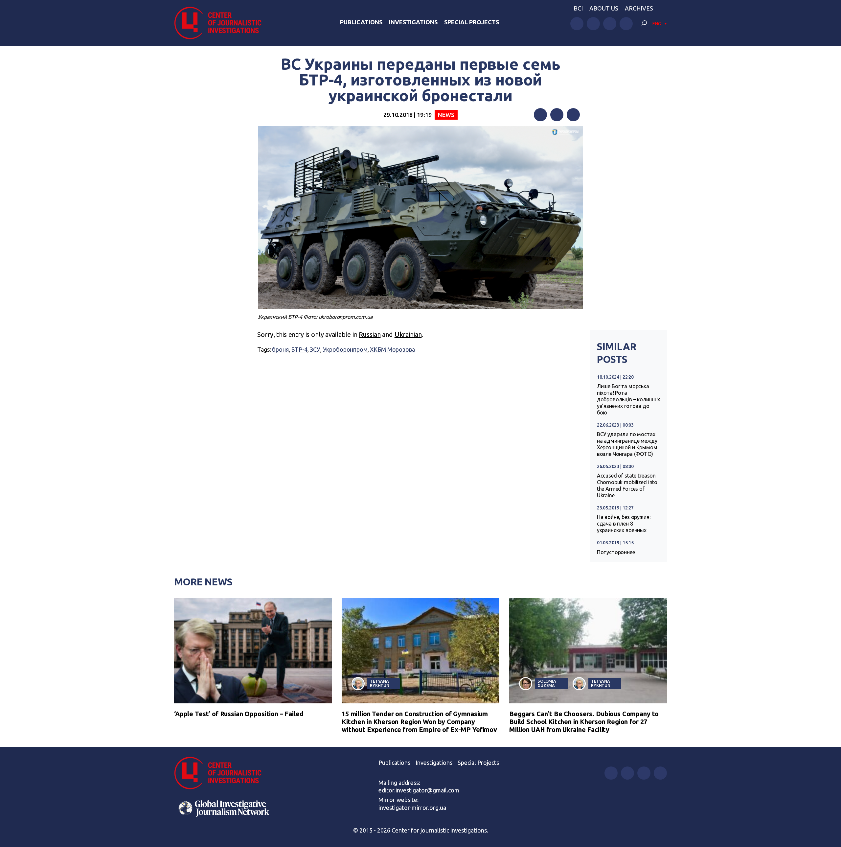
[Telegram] (573, 114)
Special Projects (471, 22)
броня (280, 349)
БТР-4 (299, 349)
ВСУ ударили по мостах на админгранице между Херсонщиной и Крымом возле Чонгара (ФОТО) (627, 444)
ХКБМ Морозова (392, 349)
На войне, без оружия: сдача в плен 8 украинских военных (623, 523)
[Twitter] (556, 114)
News (446, 114)
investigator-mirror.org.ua (412, 807)
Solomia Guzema (546, 683)
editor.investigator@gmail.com (418, 790)
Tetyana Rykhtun (379, 683)
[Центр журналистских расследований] (221, 23)
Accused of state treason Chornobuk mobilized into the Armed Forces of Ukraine (627, 485)
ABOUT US (603, 8)
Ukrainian (408, 334)
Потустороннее (616, 552)
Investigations (413, 22)
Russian (369, 334)
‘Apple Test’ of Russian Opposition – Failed (239, 714)
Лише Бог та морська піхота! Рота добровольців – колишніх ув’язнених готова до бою (628, 399)
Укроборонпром (345, 349)
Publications (361, 22)
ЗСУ (315, 349)
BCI (578, 8)
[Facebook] (540, 114)
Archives (639, 8)
